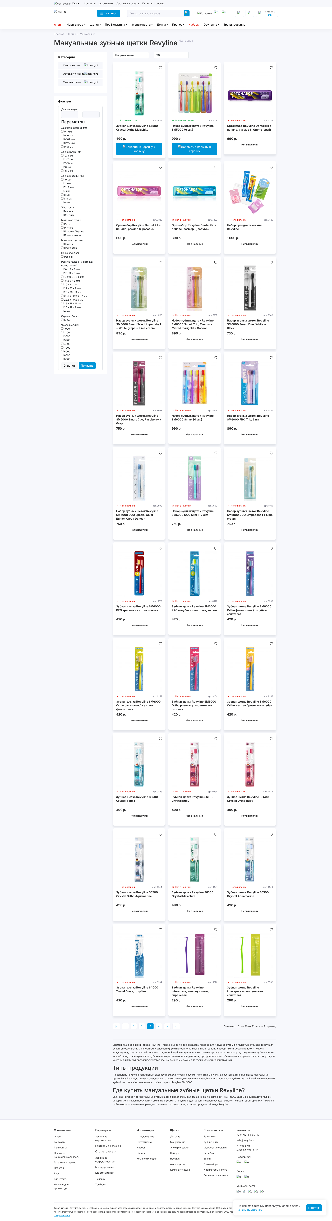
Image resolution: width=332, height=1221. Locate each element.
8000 (66, 359)
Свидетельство (62, 1215)
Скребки (209, 1153)
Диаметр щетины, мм (74, 127)
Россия (68, 256)
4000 (66, 343)
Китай (67, 319)
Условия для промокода (61, 1186)
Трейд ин (100, 1184)
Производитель (70, 252)
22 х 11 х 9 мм (72, 288)
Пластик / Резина (74, 231)
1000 (66, 328)
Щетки (94, 24)
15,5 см (68, 163)
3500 (66, 336)
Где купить (60, 1178)
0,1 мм (67, 131)
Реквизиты (60, 1147)
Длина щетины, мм (72, 175)
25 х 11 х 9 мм (72, 307)
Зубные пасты (141, 24)
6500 (66, 355)
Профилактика (115, 24)
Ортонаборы (211, 1164)
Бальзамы (209, 1136)
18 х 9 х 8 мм (71, 280)
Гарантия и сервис (153, 3)
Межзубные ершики (215, 1147)
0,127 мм (69, 142)
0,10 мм (68, 135)
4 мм (66, 311)
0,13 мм (68, 146)
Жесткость (67, 207)
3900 (66, 340)
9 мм (66, 202)
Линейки (100, 1178)
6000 (66, 351)
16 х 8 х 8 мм (71, 269)
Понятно (314, 1207)
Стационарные (145, 1136)
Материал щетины (72, 240)
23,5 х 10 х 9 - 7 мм (75, 295)
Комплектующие (146, 1158)
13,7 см (68, 159)
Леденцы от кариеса (216, 1175)
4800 (66, 347)
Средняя (69, 215)
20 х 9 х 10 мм (72, 284)
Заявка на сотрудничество (104, 1159)
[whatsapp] (224, 13)
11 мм (67, 183)
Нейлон (68, 244)
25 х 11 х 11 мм (72, 303)
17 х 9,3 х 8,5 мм (73, 276)
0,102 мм (69, 139)
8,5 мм (67, 198)
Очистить (69, 365)
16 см (67, 166)
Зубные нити (211, 1141)
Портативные (145, 1141)
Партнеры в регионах (108, 1145)
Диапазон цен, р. (71, 109)
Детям (161, 24)
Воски (207, 1158)
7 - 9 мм (68, 187)
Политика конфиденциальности (66, 1155)
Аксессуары (177, 1164)
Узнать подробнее (250, 1209)
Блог (56, 1173)
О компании (106, 3)
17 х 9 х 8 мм (71, 273)
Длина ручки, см (71, 151)
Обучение (210, 24)
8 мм (66, 194)
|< (116, 1026)
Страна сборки (70, 316)
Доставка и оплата (128, 3)
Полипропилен (72, 235)
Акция (58, 24)
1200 (66, 332)
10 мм (67, 179)
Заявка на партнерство (102, 1138)
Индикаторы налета (215, 1169)
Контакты (89, 3)
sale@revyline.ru (246, 1140)
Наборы (193, 24)
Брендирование (234, 24)
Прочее (177, 24)
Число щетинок (70, 324)
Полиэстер (70, 247)
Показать (87, 365)
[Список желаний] (160, 67)
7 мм (66, 191)
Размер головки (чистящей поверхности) (77, 263)
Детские (175, 1136)
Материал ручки (71, 220)
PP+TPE (68, 227)
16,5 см (68, 170)
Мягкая (68, 211)
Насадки (142, 1153)
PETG (66, 223)
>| (176, 1026)
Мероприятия (104, 1172)
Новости (59, 1167)
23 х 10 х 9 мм (72, 292)
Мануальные (177, 1141)
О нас (57, 1136)
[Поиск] (187, 13)
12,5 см (68, 155)
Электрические (179, 1147)
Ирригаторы (75, 24)
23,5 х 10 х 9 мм (73, 299)
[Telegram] (217, 13)
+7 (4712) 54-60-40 (248, 1134)
